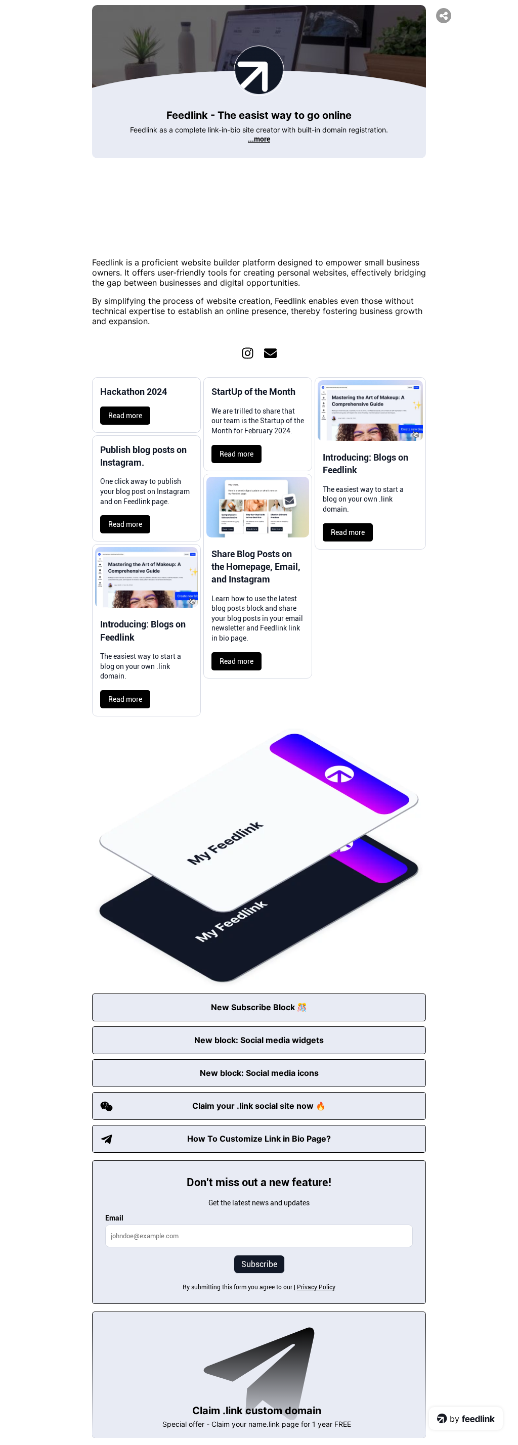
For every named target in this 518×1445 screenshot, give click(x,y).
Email (114, 1218)
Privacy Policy (316, 1287)
